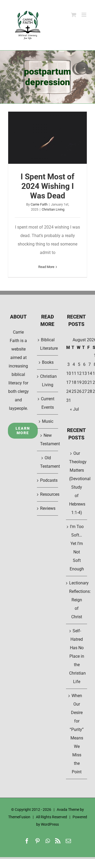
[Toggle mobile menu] (84, 14)
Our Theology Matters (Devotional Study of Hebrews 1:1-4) (76, 483)
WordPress (50, 824)
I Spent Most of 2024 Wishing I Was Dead (47, 138)
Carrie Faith (39, 204)
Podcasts (47, 480)
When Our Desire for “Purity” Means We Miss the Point (77, 733)
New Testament (47, 439)
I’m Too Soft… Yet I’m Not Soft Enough (77, 547)
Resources (47, 494)
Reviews (47, 508)
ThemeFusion (19, 817)
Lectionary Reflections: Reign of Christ (76, 599)
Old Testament (47, 462)
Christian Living (53, 209)
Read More (46, 267)
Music (47, 421)
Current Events (47, 403)
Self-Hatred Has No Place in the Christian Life (76, 656)
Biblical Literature (47, 344)
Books (48, 362)
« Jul (74, 409)
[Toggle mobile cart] (73, 14)
